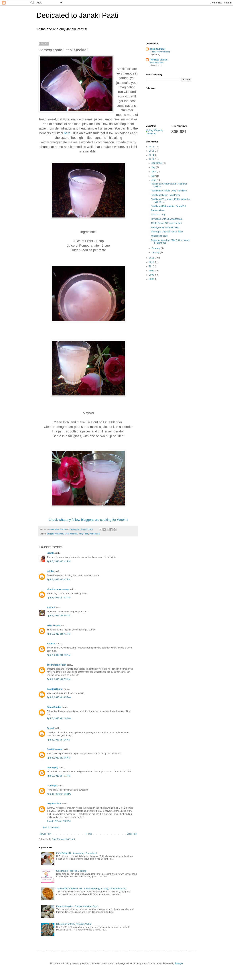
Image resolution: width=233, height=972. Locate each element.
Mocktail (73, 534)
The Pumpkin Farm (56, 665)
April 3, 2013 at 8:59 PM (58, 615)
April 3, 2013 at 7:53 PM (58, 597)
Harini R (51, 643)
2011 (152, 262)
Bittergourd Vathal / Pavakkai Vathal (73, 924)
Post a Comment (51, 827)
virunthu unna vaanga (58, 589)
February (156, 248)
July (153, 167)
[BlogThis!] (104, 529)
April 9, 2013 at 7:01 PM (58, 776)
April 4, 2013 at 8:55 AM (58, 679)
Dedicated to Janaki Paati (77, 15)
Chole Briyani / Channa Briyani (166, 223)
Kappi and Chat (157, 49)
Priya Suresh (53, 625)
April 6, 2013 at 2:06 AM (58, 758)
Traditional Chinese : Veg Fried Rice (169, 190)
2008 (152, 275)
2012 (152, 257)
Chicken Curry (158, 214)
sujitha (50, 571)
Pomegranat (94, 534)
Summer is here (156, 62)
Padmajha (52, 785)
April (154, 180)
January (155, 252)
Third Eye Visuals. (158, 59)
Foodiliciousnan (55, 749)
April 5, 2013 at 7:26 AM (58, 739)
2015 (152, 151)
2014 (152, 155)
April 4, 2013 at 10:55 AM (59, 697)
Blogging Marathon (55, 534)
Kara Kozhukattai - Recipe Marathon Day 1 (77, 906)
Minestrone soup (159, 236)
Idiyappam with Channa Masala (166, 219)
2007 (152, 279)
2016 (152, 146)
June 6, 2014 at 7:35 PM (59, 821)
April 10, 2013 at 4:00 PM (59, 794)
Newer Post (45, 834)
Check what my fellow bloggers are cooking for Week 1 (88, 520)
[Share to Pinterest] (114, 529)
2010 (152, 266)
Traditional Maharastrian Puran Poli (168, 206)
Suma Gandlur (54, 707)
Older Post (132, 834)
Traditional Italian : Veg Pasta (165, 195)
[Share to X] (108, 529)
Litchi (66, 534)
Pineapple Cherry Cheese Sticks (167, 231)
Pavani (50, 728)
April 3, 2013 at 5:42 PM (58, 561)
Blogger (179, 963)
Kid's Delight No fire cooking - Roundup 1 (76, 853)
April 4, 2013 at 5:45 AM (58, 655)
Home (89, 834)
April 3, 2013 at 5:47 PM (58, 579)
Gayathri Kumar (55, 689)
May (153, 176)
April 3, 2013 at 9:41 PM (58, 634)
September (157, 163)
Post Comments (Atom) (63, 839)
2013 (152, 159)
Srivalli (50, 553)
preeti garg (52, 767)
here (67, 133)
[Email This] (101, 529)
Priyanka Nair (54, 803)
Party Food (83, 534)
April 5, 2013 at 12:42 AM (59, 718)
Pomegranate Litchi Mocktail (165, 227)
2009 (152, 270)
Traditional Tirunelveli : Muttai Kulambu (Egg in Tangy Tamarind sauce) (91, 888)
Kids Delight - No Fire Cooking (71, 871)
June (154, 171)
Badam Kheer (158, 210)
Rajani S (51, 607)
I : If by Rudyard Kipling (159, 52)
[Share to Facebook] (111, 529)
